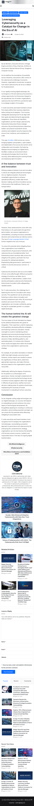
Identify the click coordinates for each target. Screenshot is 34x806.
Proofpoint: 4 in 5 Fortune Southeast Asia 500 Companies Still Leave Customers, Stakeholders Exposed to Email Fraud (21, 690)
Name (3, 641)
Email (3, 649)
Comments (27, 681)
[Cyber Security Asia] (17, 2)
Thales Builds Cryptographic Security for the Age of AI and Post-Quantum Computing (8, 595)
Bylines (5, 12)
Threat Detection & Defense (11, 15)
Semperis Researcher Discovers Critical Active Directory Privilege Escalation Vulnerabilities (8, 762)
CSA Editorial (7, 34)
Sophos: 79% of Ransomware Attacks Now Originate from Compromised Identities (22, 712)
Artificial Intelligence (17, 444)
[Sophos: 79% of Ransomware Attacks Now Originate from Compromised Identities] (7, 712)
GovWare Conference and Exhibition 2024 (17, 453)
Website (3, 657)
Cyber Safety (23, 12)
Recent (16, 681)
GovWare (11, 140)
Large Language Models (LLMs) (19, 239)
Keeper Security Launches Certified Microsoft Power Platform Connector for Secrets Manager (8, 567)
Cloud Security (13, 12)
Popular (5, 681)
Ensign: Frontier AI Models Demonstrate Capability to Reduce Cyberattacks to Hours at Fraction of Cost (8, 785)
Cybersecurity (17, 448)
